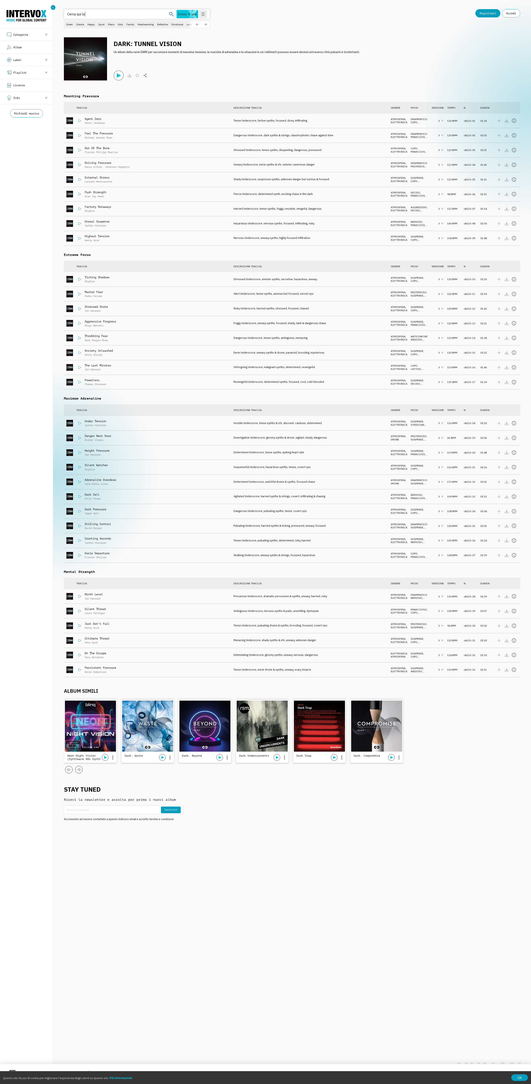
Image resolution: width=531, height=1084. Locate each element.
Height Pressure (97, 450)
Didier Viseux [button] (94, 440)
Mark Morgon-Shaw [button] (96, 340)
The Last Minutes (98, 365)
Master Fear (94, 292)
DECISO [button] (415, 192)
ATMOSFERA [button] (398, 119)
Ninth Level (94, 594)
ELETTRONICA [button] (399, 122)
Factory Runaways (98, 206)
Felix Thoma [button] (93, 498)
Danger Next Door (98, 435)
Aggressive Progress (100, 321)
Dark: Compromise (367, 755)
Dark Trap (303, 755)
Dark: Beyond (192, 755)
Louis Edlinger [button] (95, 613)
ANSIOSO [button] (416, 339)
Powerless (92, 380)
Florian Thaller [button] (95, 557)
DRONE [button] (395, 439)
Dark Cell (92, 494)
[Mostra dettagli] (514, 120)
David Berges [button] (93, 528)
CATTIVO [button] (416, 369)
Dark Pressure (95, 509)
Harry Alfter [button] (93, 166)
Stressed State (96, 306)
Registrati (488, 13)
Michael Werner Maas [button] (98, 137)
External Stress (97, 177)
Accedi (511, 13)
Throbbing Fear (96, 336)
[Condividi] (145, 75)
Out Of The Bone (97, 148)
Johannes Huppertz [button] (117, 166)
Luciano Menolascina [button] (98, 181)
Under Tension (95, 421)
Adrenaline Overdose (100, 479)
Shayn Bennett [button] (94, 325)
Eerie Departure (97, 553)
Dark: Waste (134, 755)
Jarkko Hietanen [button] (95, 225)
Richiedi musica (26, 113)
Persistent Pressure (100, 667)
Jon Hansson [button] (93, 310)
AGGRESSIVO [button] (419, 207)
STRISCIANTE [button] (419, 424)
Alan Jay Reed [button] (94, 196)
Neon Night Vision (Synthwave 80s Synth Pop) (84, 757)
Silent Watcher (96, 465)
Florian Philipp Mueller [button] (101, 152)
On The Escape (95, 653)
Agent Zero (93, 118)
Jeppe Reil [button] (92, 513)
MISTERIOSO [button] (418, 166)
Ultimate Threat (97, 638)
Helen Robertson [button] (95, 672)
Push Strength (95, 192)
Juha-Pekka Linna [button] (96, 483)
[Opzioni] (112, 757)
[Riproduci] (119, 75)
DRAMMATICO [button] (419, 119)
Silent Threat (95, 609)
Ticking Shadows (97, 277)
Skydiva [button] (90, 210)
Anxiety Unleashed (99, 350)
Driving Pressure (98, 162)
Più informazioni (121, 1078)
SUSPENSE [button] (417, 177)
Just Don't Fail (97, 623)
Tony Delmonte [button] (94, 657)
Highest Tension (97, 236)
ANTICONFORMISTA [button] (422, 336)
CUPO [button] (414, 122)
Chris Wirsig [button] (93, 354)
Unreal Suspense (97, 221)
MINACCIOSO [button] (419, 137)
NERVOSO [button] (416, 221)
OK (520, 1078)
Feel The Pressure (99, 133)
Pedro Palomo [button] (93, 296)
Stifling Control (98, 524)
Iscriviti (170, 809)
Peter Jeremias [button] (95, 123)
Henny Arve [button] (92, 240)
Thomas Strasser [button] (95, 384)
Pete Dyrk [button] (91, 642)
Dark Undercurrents (254, 755)
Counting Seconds (98, 538)
